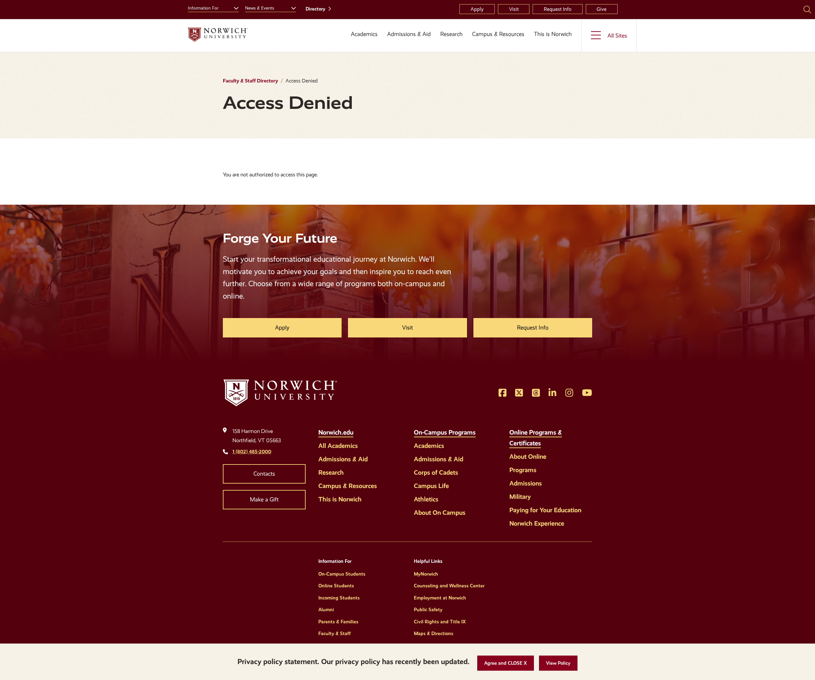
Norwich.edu (335, 432)
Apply (477, 9)
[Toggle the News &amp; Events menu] (291, 7)
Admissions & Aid (409, 34)
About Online (527, 456)
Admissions (525, 483)
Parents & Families (338, 622)
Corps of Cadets (436, 472)
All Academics (338, 446)
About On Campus (439, 512)
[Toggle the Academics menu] (362, 41)
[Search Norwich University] (807, 9)
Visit (514, 9)
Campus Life (431, 486)
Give (601, 9)
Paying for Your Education (545, 510)
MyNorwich (426, 574)
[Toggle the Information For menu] (233, 7)
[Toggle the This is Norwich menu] (555, 41)
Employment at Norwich (440, 598)
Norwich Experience (536, 523)
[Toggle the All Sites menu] (609, 35)
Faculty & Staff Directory (250, 81)
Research (451, 34)
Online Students (336, 586)
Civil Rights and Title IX (440, 622)
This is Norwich (553, 34)
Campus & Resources (498, 34)
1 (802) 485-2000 (251, 452)
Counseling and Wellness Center (449, 586)
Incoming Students (339, 598)
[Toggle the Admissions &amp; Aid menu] (409, 41)
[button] (505, 663)
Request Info (557, 9)
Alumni (326, 610)
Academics (364, 34)
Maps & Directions (433, 633)
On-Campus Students (341, 574)
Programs (522, 470)
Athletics (426, 499)
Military (520, 496)
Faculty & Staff (334, 633)
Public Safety (428, 610)
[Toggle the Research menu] (451, 41)
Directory (315, 9)
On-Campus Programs (445, 432)
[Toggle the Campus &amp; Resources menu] (498, 41)
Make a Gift (264, 499)
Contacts (264, 474)
